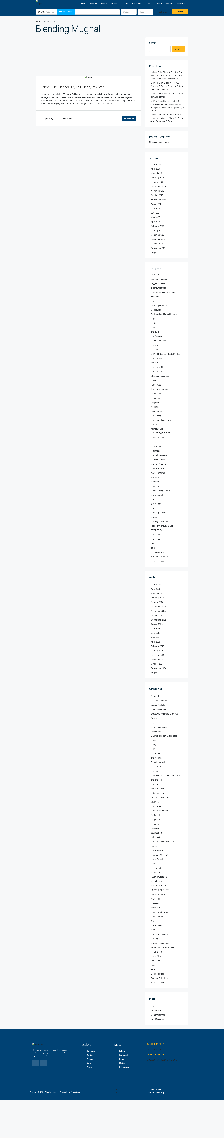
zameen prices (157, 561)
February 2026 (157, 178)
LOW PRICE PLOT (160, 468)
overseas (155, 482)
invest (153, 442)
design (154, 323)
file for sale (156, 394)
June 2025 (156, 213)
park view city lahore (160, 490)
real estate (155, 539)
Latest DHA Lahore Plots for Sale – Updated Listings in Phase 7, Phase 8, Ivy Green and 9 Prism (166, 118)
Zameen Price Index (160, 557)
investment (156, 446)
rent (152, 543)
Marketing (155, 477)
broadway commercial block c (164, 292)
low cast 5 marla (158, 464)
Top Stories (137, 4)
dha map (155, 349)
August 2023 (157, 252)
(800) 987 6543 (43, 12)
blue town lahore (158, 288)
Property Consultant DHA (162, 526)
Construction (157, 310)
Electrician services (160, 376)
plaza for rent (157, 495)
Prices (104, 4)
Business (155, 297)
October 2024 (157, 244)
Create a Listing (66, 12)
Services (181, 4)
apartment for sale (159, 279)
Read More (129, 118)
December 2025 (158, 186)
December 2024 (158, 235)
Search (152, 43)
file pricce (155, 398)
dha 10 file (155, 332)
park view (155, 486)
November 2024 (158, 239)
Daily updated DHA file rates (164, 314)
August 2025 (157, 204)
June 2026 (156, 164)
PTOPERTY (156, 530)
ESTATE (155, 380)
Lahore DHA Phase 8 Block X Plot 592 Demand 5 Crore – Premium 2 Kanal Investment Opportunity (166, 75)
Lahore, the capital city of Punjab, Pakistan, (73, 87)
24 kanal (155, 275)
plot (152, 499)
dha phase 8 (156, 358)
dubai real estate (158, 371)
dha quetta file (157, 367)
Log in (154, 1006)
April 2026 (155, 169)
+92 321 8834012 (156, 1049)
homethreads (157, 429)
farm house (156, 385)
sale (153, 548)
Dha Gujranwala (158, 341)
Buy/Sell (114, 4)
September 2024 (158, 248)
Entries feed (156, 1010)
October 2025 (157, 195)
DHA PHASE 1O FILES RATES (165, 354)
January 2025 (157, 230)
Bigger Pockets (158, 283)
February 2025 (157, 226)
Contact (169, 4)
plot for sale (156, 504)
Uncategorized (65, 118)
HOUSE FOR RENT (160, 433)
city (152, 301)
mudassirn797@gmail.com (162, 1060)
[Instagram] (43, 1063)
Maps (148, 4)
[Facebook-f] (35, 1063)
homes (154, 424)
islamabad (155, 451)
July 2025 (155, 208)
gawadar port (157, 411)
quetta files (156, 535)
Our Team (93, 4)
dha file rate (156, 336)
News (126, 4)
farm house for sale (159, 389)
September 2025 (158, 200)
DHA (153, 327)
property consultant (159, 521)
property (154, 517)
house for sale (157, 438)
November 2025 (158, 191)
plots (153, 508)
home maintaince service (162, 420)
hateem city (156, 416)
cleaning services (159, 305)
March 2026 (156, 173)
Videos (159, 4)
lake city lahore (158, 460)
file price (155, 402)
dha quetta (156, 363)
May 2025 (155, 217)
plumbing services (159, 513)
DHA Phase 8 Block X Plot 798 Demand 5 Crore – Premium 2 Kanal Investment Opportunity (167, 86)
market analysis (158, 473)
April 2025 (155, 222)
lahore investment (159, 455)
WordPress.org (158, 1019)
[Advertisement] (88, 56)
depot (153, 319)
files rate (155, 407)
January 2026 (157, 182)
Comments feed (158, 1015)
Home (83, 4)
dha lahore (156, 345)
